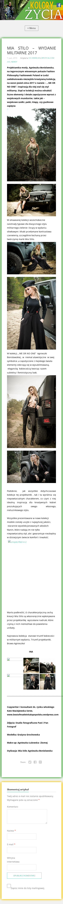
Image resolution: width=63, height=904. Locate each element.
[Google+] (40, 762)
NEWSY (14, 61)
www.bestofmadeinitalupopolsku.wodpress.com (33, 714)
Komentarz (12, 806)
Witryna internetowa (13, 859)
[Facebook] (35, 762)
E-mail (11, 844)
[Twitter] (29, 762)
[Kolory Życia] (31, 10)
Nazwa (11, 830)
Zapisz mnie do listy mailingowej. (28, 888)
